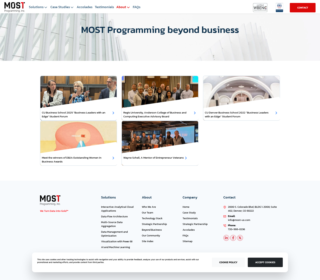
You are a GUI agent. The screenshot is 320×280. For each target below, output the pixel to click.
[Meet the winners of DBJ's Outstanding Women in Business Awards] (113, 158)
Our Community (151, 235)
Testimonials (190, 218)
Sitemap (187, 241)
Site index (148, 241)
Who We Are (149, 207)
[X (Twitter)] (240, 238)
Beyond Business (152, 230)
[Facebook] (233, 238)
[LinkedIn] (226, 238)
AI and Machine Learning (115, 247)
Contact (302, 8)
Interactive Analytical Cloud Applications (117, 209)
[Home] (14, 7)
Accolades (189, 230)
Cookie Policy (228, 262)
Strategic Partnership (154, 224)
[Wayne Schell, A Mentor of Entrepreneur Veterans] (186, 158)
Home (186, 207)
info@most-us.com (239, 220)
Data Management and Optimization (114, 234)
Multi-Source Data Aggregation (112, 224)
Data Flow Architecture (114, 216)
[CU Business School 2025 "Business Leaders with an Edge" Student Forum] (113, 113)
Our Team (147, 213)
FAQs (186, 235)
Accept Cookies (265, 262)
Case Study (189, 213)
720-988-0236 (236, 229)
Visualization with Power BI (116, 241)
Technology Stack (152, 218)
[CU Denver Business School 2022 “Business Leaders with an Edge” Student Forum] (276, 113)
